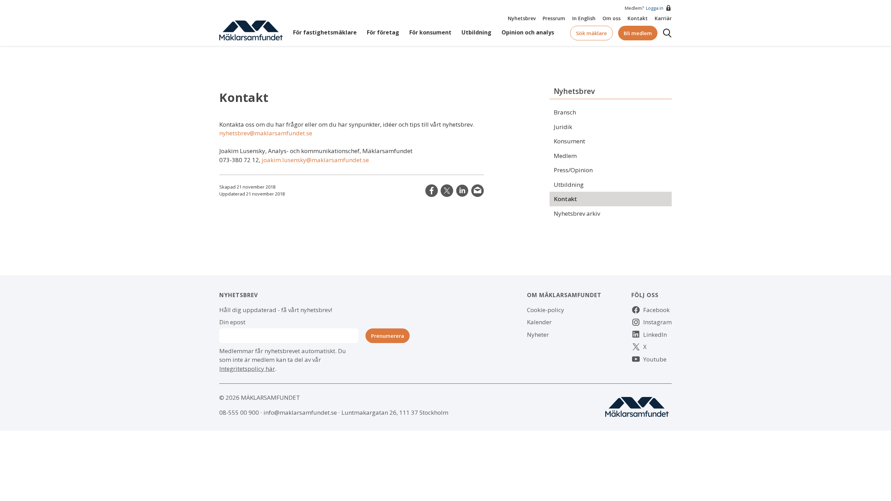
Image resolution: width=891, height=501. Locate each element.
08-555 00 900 (239, 412)
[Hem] (251, 30)
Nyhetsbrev (522, 18)
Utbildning (476, 32)
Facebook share (431, 190)
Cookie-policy (545, 310)
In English (584, 18)
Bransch (565, 112)
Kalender (539, 322)
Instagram (657, 322)
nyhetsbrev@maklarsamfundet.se (265, 133)
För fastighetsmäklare (325, 32)
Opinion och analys (528, 32)
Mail (477, 190)
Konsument (569, 141)
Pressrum (554, 18)
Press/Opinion (573, 170)
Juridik (563, 127)
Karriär (663, 18)
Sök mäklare (591, 33)
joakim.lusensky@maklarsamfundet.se (315, 160)
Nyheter (538, 335)
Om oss (611, 18)
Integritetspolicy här (247, 369)
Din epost (232, 322)
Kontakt (638, 18)
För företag (383, 32)
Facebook (656, 310)
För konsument (430, 32)
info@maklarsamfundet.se (300, 412)
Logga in (654, 8)
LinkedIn (462, 190)
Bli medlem (638, 33)
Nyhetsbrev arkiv (577, 213)
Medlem (565, 156)
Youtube (655, 359)
